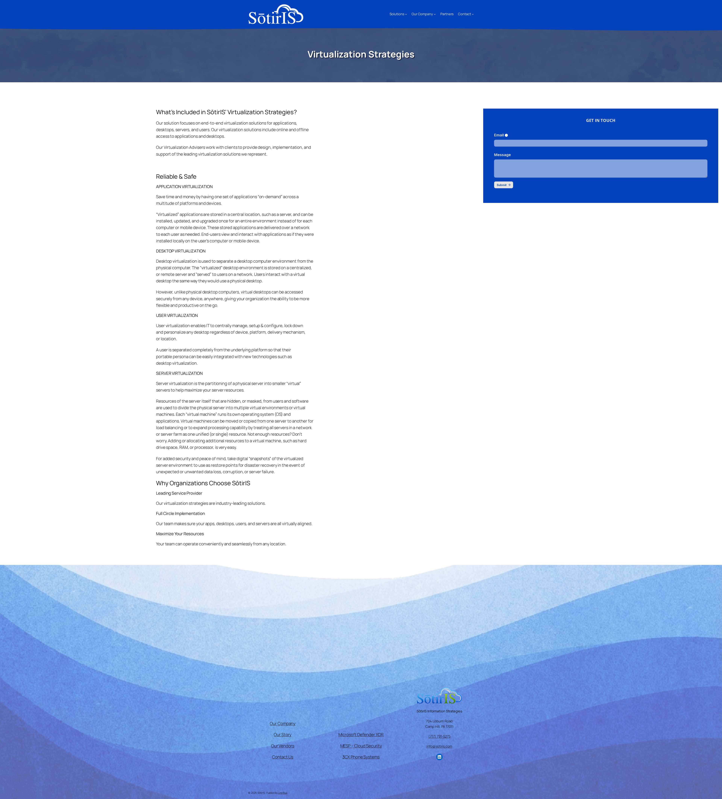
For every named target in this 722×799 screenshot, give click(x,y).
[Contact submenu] (473, 14)
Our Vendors (282, 746)
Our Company (282, 723)
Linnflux (282, 792)
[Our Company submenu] (435, 14)
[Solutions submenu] (406, 14)
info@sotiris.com (439, 746)
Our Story (282, 734)
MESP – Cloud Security (361, 746)
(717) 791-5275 (439, 736)
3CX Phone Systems (360, 757)
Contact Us (282, 757)
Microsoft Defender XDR (361, 734)
